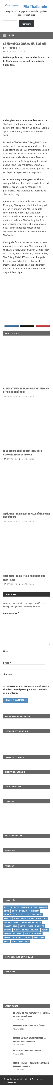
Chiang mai (34, 911)
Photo (17, 930)
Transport (39, 937)
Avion (34, 907)
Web (27, 941)
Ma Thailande (35, 6)
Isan (16, 922)
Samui (20, 933)
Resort (45, 930)
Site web (7, 674)
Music (30, 926)
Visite (14, 941)
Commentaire (11, 613)
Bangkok (43, 907)
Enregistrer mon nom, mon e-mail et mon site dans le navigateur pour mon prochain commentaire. (26, 689)
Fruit (23, 918)
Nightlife (39, 926)
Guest (31, 918)
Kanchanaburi (27, 922)
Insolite (8, 922)
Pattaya (7, 930)
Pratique (35, 930)
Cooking (8, 915)
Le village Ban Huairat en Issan (27, 1050)
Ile (45, 918)
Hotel (39, 918)
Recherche (26, 23)
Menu (11, 35)
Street (7, 937)
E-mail (7, 662)
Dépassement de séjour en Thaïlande (29, 1025)
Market (7, 926)
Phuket (25, 930)
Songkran (37, 933)
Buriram (23, 911)
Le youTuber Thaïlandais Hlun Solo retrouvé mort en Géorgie (22, 452)
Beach (7, 911)
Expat (27, 915)
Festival (8, 918)
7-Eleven (8, 907)
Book (14, 911)
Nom (6, 651)
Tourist (28, 937)
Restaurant (9, 933)
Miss (15, 926)
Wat (21, 941)
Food (16, 918)
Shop (27, 933)
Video (6, 941)
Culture (18, 915)
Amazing (25, 907)
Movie (22, 926)
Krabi (38, 922)
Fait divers (37, 915)
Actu (23, 51)
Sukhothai (17, 937)
